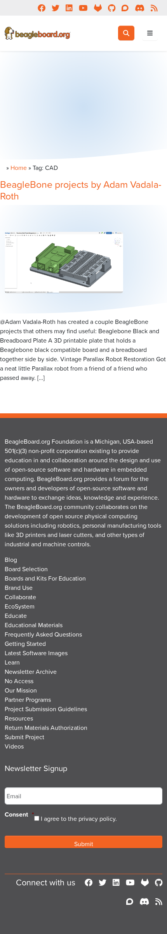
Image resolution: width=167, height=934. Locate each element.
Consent (19, 815)
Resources (19, 718)
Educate (16, 615)
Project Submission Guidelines (46, 709)
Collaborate (20, 597)
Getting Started (25, 643)
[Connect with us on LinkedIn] (116, 882)
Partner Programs (28, 699)
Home (18, 167)
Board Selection (26, 569)
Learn (12, 662)
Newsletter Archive (31, 671)
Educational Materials (34, 625)
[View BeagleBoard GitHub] (158, 882)
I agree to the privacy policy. (79, 818)
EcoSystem (20, 606)
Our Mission (21, 690)
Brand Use (19, 587)
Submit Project (24, 737)
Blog (11, 559)
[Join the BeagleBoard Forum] (129, 901)
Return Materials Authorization (46, 727)
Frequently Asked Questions (43, 634)
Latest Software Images (36, 653)
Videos (14, 746)
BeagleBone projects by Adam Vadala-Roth (81, 190)
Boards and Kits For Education (45, 578)
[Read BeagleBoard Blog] (158, 901)
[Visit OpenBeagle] (145, 882)
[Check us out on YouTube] (130, 882)
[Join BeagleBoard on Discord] (144, 901)
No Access (19, 681)
